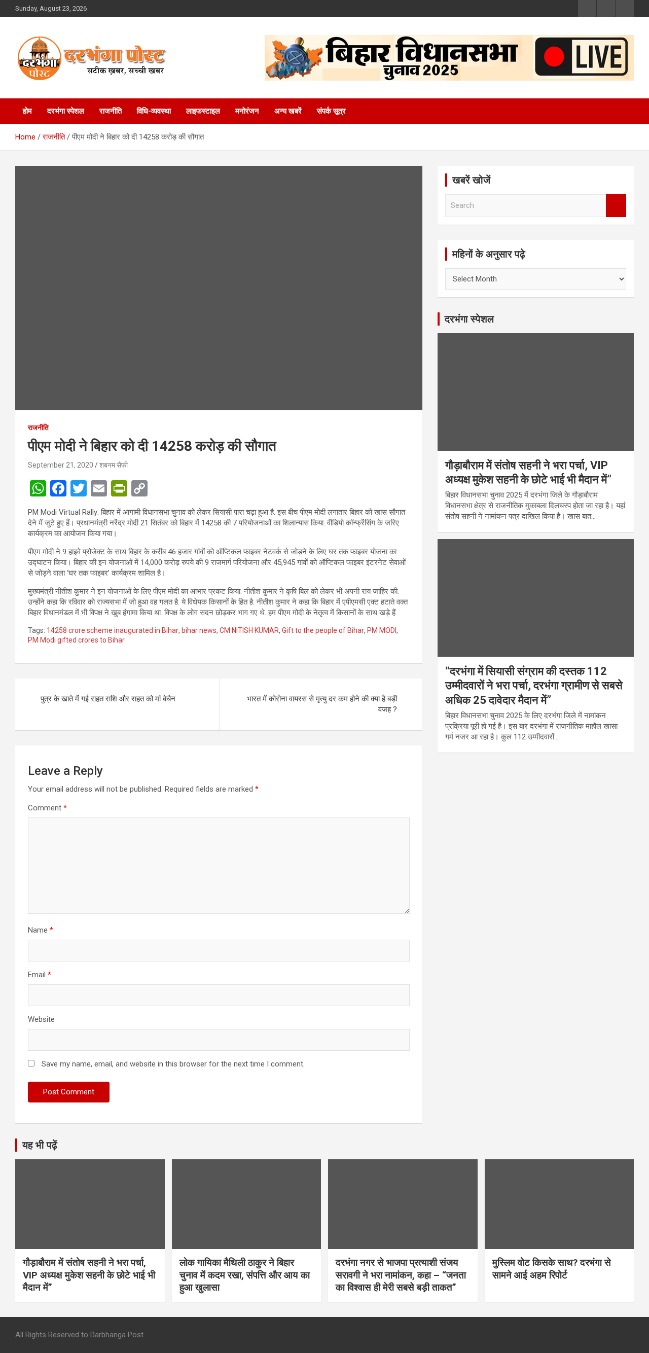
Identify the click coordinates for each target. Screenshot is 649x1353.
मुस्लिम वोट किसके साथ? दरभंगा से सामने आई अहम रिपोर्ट (551, 1269)
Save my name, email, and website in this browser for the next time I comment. (173, 1064)
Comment (47, 807)
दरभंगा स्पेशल (65, 111)
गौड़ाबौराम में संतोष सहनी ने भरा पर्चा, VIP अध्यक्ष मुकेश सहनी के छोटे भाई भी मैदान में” (89, 1275)
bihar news (199, 630)
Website (41, 1019)
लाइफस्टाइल (203, 111)
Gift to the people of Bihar (323, 630)
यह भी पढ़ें (39, 1145)
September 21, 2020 (60, 465)
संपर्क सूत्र (331, 111)
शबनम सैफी (113, 465)
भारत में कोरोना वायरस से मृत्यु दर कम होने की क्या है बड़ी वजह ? (322, 704)
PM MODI (381, 630)
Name (40, 930)
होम (27, 111)
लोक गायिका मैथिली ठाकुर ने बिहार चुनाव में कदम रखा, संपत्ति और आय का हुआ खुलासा (244, 1275)
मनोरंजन (247, 111)
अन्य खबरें (288, 111)
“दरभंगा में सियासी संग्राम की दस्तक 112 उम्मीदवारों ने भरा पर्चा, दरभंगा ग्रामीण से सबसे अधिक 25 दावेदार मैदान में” (534, 685)
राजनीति (110, 111)
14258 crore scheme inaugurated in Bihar (112, 630)
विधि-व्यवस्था (154, 111)
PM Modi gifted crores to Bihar (76, 640)
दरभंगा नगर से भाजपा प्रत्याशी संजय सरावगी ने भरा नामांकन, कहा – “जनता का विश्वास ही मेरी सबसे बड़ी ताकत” (401, 1275)
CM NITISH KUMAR (249, 630)
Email (39, 974)
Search (616, 205)
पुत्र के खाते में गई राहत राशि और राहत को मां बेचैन (108, 698)
